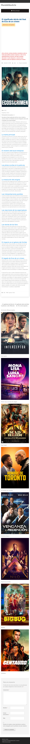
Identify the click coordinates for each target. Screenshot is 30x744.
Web (4, 718)
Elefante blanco (5, 536)
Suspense (10, 292)
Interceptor (4, 356)
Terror (13, 292)
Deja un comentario (23, 63)
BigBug (3, 627)
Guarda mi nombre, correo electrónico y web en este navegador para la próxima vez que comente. (15, 725)
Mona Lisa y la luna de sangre (9, 402)
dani (15, 63)
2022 (4, 292)
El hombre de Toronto (7, 490)
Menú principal (16, 10)
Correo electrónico (6, 713)
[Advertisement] (15, 39)
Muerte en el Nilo (6, 582)
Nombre (5, 707)
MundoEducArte (8, 5)
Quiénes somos (5, 739)
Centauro (3, 673)
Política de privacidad (6, 742)
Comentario (6, 690)
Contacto (17, 740)
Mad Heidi (4, 445)
